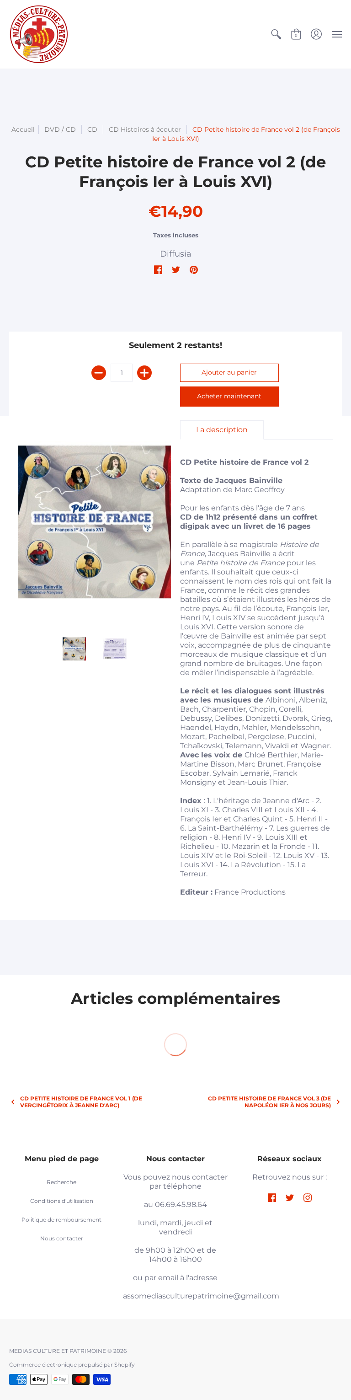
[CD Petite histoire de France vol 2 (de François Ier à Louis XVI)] (94, 522)
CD (92, 129)
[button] (276, 34)
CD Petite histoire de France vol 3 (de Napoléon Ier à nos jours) (269, 1102)
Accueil (23, 129)
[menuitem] (276, 34)
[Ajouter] (144, 372)
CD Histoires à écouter (145, 129)
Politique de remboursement (61, 1219)
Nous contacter (61, 1238)
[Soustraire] (98, 372)
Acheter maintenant (229, 396)
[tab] (222, 430)
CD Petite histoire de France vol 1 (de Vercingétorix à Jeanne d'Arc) (81, 1102)
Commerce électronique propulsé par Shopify (72, 1364)
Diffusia (175, 254)
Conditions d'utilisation (61, 1200)
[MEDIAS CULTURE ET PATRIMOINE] (39, 34)
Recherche (61, 1182)
